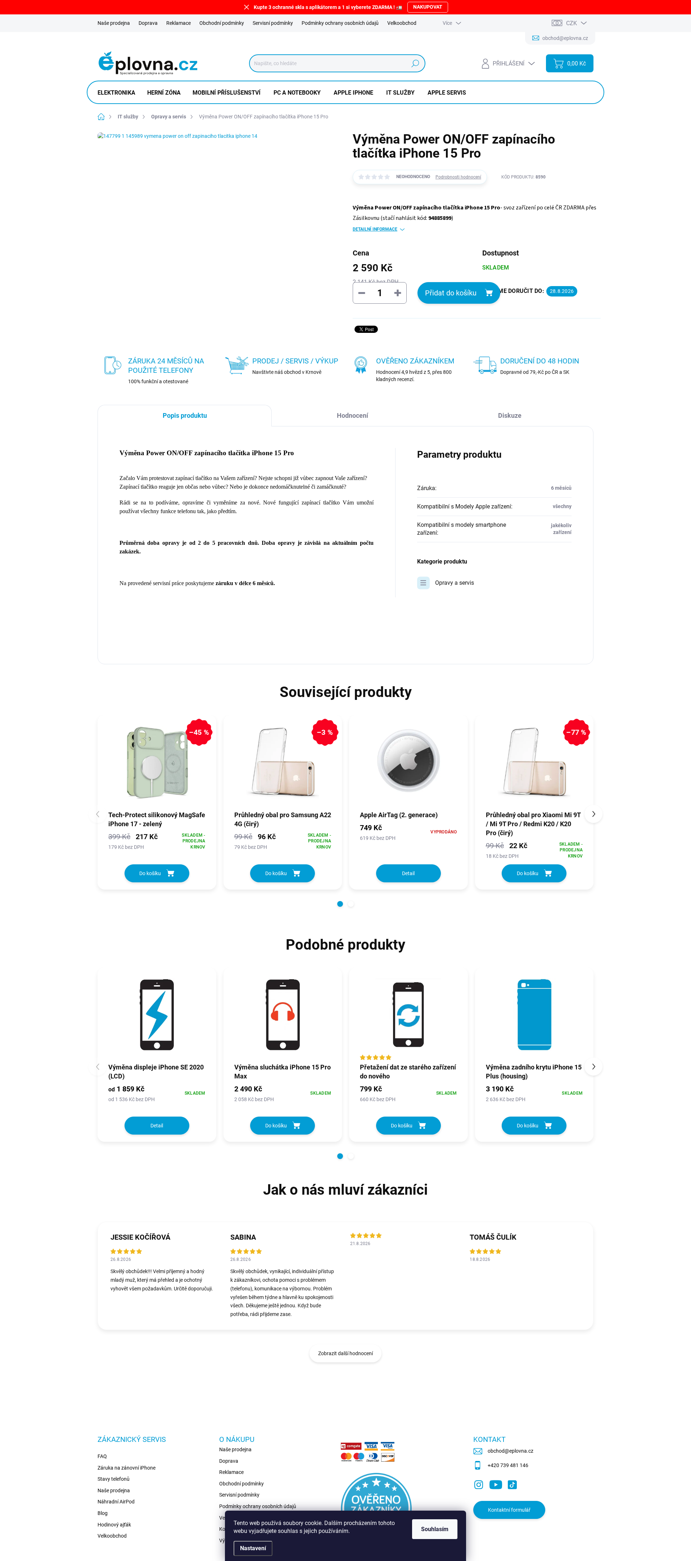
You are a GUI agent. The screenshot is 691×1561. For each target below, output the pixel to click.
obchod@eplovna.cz (510, 1451)
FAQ (102, 1456)
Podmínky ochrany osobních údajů (340, 23)
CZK (571, 23)
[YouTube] (496, 1483)
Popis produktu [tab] (185, 415)
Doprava (148, 23)
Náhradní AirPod (116, 1502)
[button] (340, 904)
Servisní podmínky (273, 23)
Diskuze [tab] (509, 415)
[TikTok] (512, 1483)
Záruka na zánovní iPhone (126, 1468)
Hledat (415, 63)
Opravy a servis (454, 582)
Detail (408, 873)
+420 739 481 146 (508, 1465)
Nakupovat (427, 7)
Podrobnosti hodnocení (458, 177)
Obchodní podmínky (221, 23)
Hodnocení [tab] (352, 415)
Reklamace (178, 23)
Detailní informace (375, 229)
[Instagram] (478, 1483)
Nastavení (253, 1548)
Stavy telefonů (114, 1479)
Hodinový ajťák (114, 1525)
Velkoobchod (401, 23)
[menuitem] (119, 93)
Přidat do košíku (451, 293)
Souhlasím (434, 1529)
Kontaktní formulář (509, 1510)
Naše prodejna (114, 23)
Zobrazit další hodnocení (345, 1353)
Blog (103, 1513)
